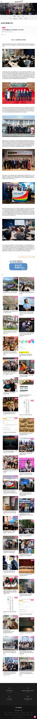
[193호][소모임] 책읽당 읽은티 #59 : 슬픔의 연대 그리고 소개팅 (25, 395)
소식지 (19, 10)
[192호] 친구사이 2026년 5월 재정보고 (9, 611)
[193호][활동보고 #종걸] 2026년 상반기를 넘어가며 (26, 293)
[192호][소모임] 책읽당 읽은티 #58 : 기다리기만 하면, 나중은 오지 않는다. (9, 571)
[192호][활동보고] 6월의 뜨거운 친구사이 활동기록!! (10, 471)
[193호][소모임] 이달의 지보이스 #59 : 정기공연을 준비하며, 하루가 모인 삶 (9, 413)
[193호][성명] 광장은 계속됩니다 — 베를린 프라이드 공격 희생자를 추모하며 (10, 451)
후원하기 (27, 712)
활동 (16, 10)
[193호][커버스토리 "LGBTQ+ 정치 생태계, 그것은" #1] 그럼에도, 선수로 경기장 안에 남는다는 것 (26, 313)
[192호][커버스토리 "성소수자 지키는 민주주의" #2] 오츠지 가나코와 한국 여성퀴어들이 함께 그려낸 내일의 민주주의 (10, 491)
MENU (1, 1)
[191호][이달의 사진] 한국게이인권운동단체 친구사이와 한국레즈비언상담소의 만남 (8, 631)
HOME (14, 10)
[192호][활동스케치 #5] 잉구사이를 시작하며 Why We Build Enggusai (9, 552)
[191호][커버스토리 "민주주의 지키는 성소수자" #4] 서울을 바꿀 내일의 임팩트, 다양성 (26, 673)
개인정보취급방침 (10, 712)
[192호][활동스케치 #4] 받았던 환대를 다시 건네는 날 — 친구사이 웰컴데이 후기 (26, 535)
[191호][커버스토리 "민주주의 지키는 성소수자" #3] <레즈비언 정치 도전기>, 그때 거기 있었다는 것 (9, 673)
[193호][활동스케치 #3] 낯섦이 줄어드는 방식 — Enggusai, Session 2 (10, 373)
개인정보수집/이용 (17, 712)
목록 (2, 274)
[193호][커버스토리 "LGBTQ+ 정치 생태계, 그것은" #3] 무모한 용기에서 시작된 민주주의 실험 (26, 334)
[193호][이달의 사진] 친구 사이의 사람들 (10, 292)
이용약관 (5, 712)
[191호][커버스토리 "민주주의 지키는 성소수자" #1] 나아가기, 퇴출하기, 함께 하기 (9, 652)
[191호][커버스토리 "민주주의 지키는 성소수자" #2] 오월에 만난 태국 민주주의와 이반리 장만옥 (26, 652)
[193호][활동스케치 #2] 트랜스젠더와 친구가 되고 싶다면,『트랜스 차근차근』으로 (26, 355)
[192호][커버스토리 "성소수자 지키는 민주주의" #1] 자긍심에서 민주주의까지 (25, 473)
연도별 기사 (22, 10)
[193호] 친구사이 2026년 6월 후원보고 (9, 432)
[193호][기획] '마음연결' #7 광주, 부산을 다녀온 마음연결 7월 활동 (26, 376)
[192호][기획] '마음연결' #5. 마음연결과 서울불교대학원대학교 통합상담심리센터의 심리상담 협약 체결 (10, 592)
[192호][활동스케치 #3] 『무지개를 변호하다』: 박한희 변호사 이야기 (9, 532)
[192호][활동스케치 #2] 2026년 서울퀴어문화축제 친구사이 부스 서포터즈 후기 (26, 515)
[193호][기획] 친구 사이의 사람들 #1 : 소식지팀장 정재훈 (9, 393)
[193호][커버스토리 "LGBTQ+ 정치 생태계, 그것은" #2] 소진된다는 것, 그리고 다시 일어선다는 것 (10, 332)
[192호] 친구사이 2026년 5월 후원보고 (25, 614)
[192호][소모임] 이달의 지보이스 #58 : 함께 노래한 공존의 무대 (25, 575)
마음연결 (31, 712)
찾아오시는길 (23, 712)
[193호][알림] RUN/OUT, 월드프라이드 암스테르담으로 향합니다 (26, 434)
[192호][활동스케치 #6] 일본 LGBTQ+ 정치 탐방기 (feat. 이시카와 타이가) (25, 555)
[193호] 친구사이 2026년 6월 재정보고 (25, 414)
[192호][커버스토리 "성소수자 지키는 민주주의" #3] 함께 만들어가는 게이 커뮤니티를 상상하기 (25, 494)
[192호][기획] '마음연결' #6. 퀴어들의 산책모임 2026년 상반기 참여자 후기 (25, 595)
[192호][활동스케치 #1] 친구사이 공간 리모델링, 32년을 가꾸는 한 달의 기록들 (9, 512)
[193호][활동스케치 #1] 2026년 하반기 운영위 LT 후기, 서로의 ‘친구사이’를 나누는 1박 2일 (10, 353)
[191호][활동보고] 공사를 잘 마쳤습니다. (26, 632)
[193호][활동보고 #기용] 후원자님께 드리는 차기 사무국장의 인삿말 (10, 311)
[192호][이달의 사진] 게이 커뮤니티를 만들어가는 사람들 (25, 454)
